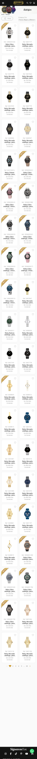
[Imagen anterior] (5, 32)
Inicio (2, 14)
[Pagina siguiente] (30, 666)
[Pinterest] (21, 754)
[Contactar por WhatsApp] (32, 751)
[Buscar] (27, 3)
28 (27, 666)
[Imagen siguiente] (14, 32)
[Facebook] (11, 754)
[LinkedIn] (31, 754)
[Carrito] (34, 3)
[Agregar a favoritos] (15, 25)
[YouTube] (26, 754)
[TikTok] (16, 754)
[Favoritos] (30, 3)
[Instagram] (5, 754)
